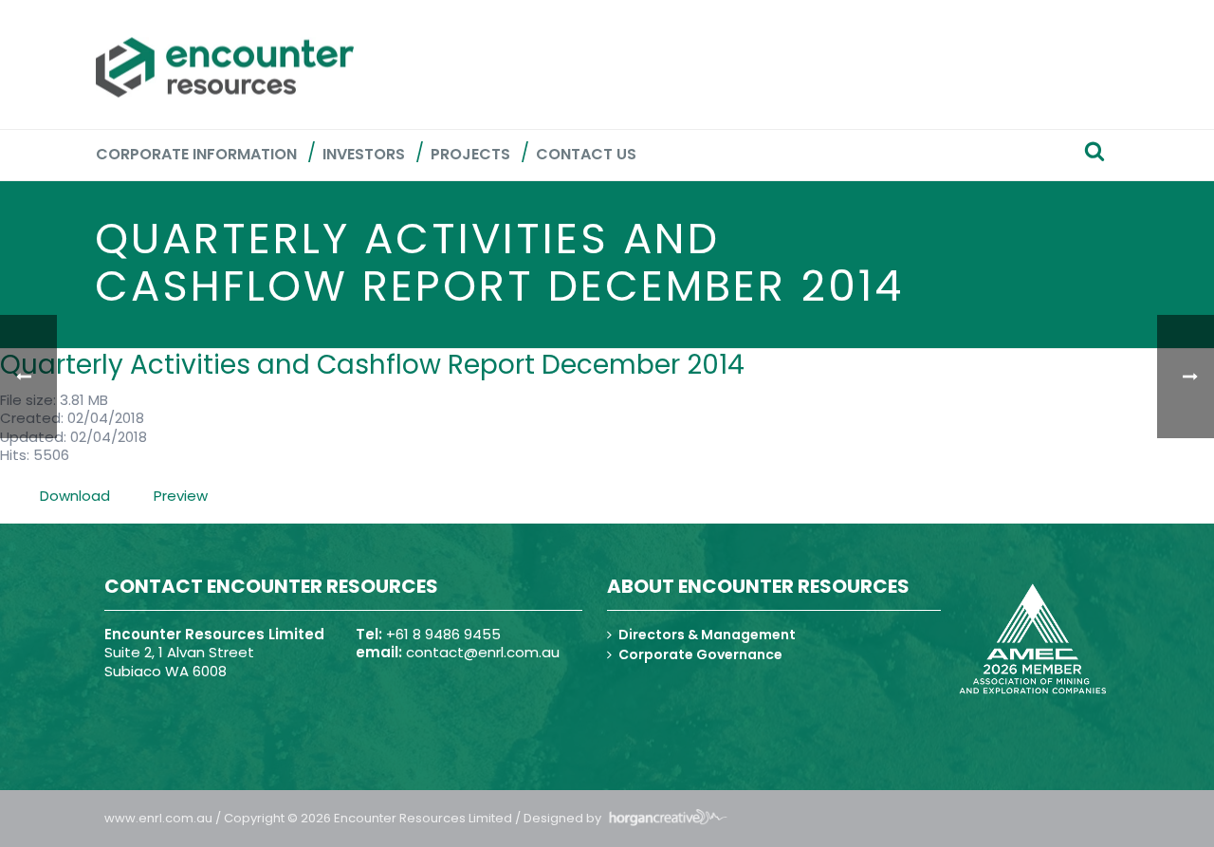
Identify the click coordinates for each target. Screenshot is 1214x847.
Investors (363, 154)
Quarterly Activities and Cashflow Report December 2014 (372, 364)
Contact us (586, 154)
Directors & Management (707, 634)
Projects (470, 154)
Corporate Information (196, 154)
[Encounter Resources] (225, 67)
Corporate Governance (700, 654)
